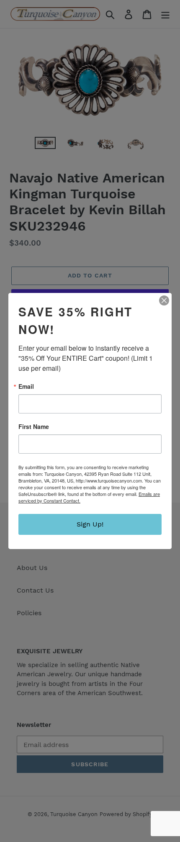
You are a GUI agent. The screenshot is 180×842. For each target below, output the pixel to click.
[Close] (164, 300)
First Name (33, 426)
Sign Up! (90, 524)
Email (26, 386)
